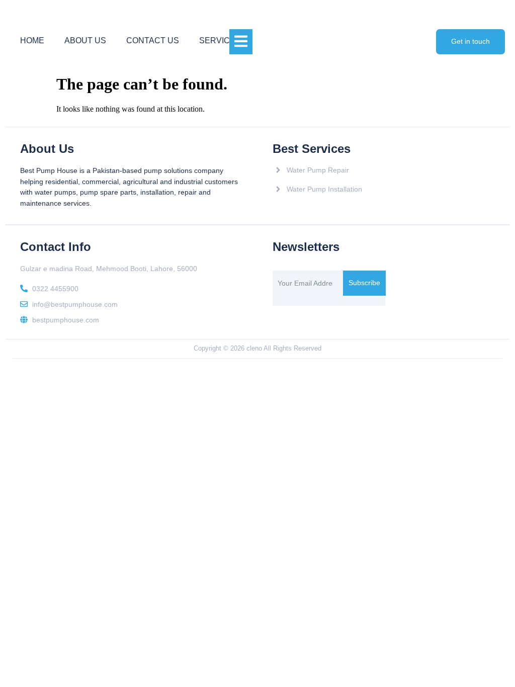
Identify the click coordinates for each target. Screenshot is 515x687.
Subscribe (364, 283)
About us (85, 40)
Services (220, 40)
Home (32, 40)
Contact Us (152, 40)
